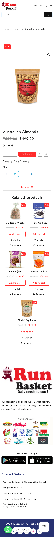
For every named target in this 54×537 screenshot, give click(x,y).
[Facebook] (13, 531)
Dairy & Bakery (21, 161)
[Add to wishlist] (39, 154)
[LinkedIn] (27, 531)
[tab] (27, 187)
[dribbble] (33, 531)
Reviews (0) (27, 187)
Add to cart (27, 154)
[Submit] (48, 14)
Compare (45, 154)
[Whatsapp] (8, 529)
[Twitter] (20, 531)
